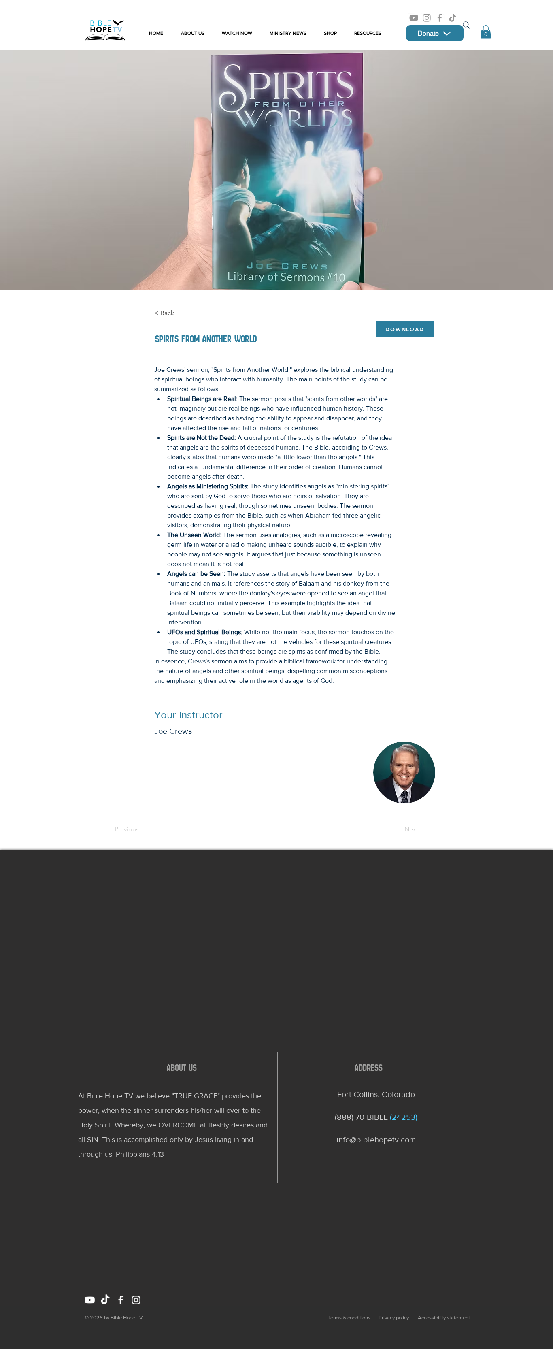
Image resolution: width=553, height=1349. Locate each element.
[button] (485, 31)
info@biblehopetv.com (376, 1139)
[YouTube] (413, 18)
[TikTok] (452, 18)
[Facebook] (439, 18)
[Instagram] (426, 18)
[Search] (466, 25)
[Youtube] (90, 1300)
